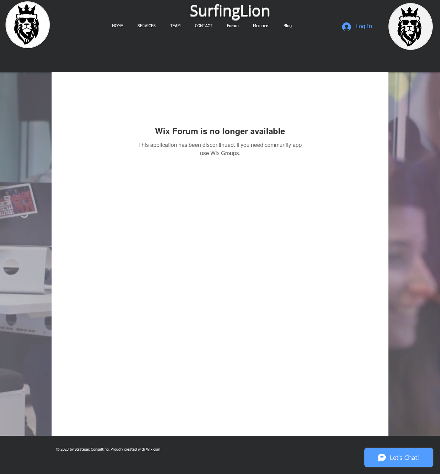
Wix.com (153, 449)
